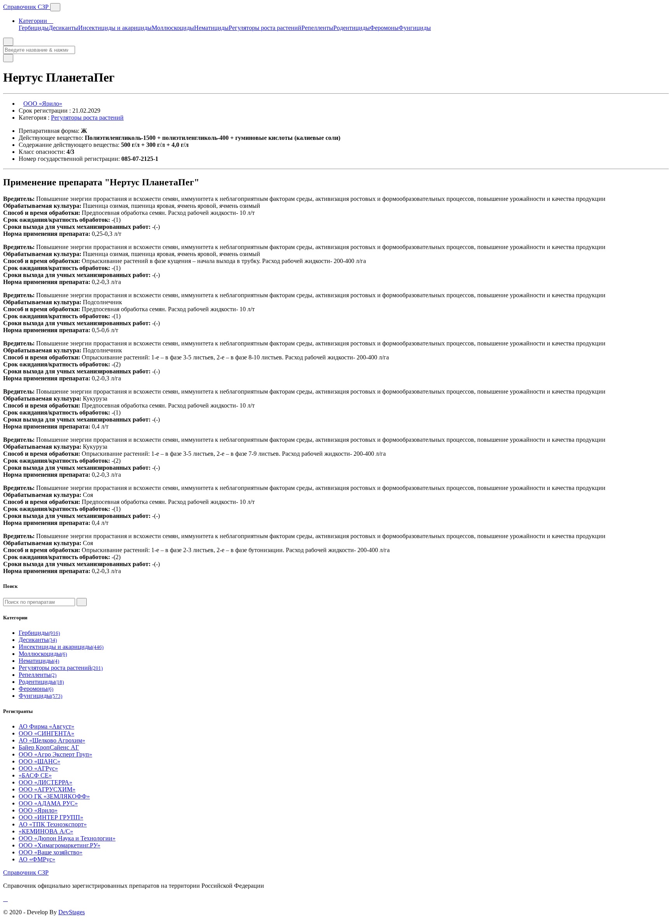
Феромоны (384, 27)
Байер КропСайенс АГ (49, 747)
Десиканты (63, 27)
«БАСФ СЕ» (35, 775)
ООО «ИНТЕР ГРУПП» (51, 817)
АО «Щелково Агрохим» (52, 740)
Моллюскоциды (173, 27)
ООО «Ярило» (42, 103)
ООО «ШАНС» (39, 761)
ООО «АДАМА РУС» (48, 803)
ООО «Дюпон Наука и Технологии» (67, 838)
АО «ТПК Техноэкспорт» (53, 824)
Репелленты (317, 27)
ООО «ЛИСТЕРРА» (45, 782)
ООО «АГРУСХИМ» (47, 789)
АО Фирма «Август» (46, 726)
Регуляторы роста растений (265, 27)
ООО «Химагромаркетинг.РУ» (59, 845)
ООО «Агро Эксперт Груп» (55, 754)
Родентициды (351, 27)
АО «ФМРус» (37, 859)
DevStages (71, 912)
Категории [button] (34, 20)
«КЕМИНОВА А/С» (46, 831)
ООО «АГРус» (38, 768)
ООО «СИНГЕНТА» (46, 733)
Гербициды (34, 27)
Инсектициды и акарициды (115, 27)
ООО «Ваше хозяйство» (50, 852)
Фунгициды (415, 27)
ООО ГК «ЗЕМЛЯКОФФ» (54, 796)
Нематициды (211, 27)
